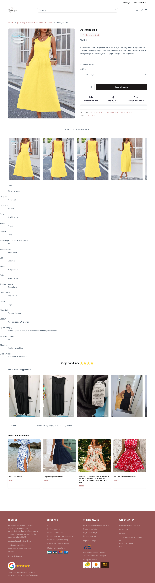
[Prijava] (137, 10)
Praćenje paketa (90, 529)
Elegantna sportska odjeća (53, 477)
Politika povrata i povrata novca (60, 536)
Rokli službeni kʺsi (15, 477)
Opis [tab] (67, 129)
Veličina (83, 69)
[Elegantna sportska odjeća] (59, 455)
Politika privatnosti (55, 532)
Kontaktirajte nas (140, 3)
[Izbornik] (146, 10)
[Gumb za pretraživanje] (116, 10)
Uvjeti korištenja (90, 532)
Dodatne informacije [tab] (81, 129)
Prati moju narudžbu (16, 545)
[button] (87, 64)
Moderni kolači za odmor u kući (125, 477)
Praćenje (126, 3)
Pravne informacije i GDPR (58, 543)
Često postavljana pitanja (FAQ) (96, 525)
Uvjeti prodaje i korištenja (58, 539)
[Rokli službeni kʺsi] (24, 455)
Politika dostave (53, 529)
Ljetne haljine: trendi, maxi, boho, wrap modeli (111, 113)
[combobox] (76, 10)
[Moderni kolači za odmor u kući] (129, 455)
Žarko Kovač (95, 35)
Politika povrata (89, 536)
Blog (49, 525)
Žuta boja (91, 115)
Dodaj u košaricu (121, 87)
